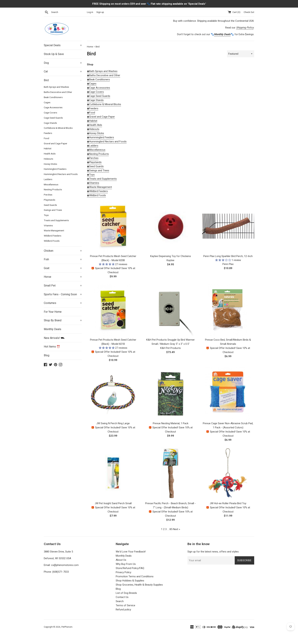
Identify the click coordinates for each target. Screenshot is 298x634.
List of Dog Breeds (126, 593)
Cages (47, 102)
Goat (63, 268)
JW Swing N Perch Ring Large (113, 423)
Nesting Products (53, 189)
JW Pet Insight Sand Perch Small (113, 503)
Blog (46, 355)
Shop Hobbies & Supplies (130, 580)
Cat (63, 71)
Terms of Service (125, 605)
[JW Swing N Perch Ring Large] (113, 393)
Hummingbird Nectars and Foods (61, 174)
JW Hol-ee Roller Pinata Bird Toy (228, 503)
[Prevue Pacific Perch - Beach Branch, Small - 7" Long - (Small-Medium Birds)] (170, 473)
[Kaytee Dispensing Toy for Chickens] (170, 226)
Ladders (48, 179)
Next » (176, 529)
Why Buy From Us (126, 564)
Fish (63, 259)
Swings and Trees (53, 210)
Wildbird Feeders (52, 235)
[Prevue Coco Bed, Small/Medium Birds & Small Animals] (228, 310)
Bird (62, 80)
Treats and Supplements (56, 220)
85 (171, 529)
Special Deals (63, 45)
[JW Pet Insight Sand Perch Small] (113, 473)
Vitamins (48, 225)
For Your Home (53, 311)
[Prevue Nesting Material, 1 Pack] (170, 393)
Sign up (100, 12)
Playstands (49, 199)
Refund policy (123, 609)
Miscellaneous (51, 184)
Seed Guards (50, 205)
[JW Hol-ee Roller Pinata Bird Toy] (228, 473)
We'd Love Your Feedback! (131, 551)
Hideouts (48, 158)
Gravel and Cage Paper (55, 143)
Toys (46, 215)
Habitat (47, 148)
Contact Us (122, 597)
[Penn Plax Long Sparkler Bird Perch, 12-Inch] (228, 226)
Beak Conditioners (53, 97)
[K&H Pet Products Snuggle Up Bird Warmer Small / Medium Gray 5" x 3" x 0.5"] (170, 310)
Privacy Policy (123, 572)
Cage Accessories (53, 107)
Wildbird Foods (51, 240)
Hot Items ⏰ (52, 346)
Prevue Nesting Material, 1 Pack (170, 423)
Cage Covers (50, 112)
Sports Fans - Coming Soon (63, 294)
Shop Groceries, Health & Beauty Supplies (139, 584)
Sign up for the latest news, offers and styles (213, 551)
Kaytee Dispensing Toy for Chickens (170, 256)
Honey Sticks (50, 164)
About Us (121, 559)
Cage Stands (50, 123)
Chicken (63, 250)
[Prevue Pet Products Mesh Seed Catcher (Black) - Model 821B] (113, 310)
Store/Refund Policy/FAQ (130, 568)
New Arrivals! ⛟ (54, 338)
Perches (48, 194)
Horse (63, 276)
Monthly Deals (52, 329)
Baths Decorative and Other (58, 92)
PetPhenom (66, 627)
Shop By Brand (63, 320)
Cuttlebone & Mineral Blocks (58, 128)
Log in (90, 12)
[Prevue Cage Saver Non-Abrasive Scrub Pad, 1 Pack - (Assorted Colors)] (228, 393)
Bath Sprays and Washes (56, 86)
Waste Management (54, 230)
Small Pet (63, 285)
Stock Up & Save (54, 54)
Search (120, 601)
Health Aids (50, 153)
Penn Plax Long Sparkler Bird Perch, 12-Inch (228, 256)
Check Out (249, 12)
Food (46, 138)
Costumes (63, 303)
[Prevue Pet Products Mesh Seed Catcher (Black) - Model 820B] (113, 226)
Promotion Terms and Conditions (134, 576)
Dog (63, 62)
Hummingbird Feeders (55, 169)
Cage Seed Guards (53, 117)
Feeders (48, 133)
